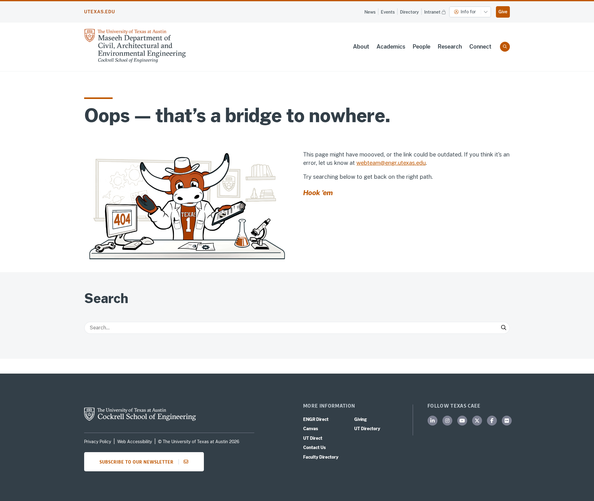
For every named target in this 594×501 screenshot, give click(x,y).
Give (502, 11)
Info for (468, 11)
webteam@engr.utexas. (386, 163)
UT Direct (312, 438)
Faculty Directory (320, 457)
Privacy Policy (97, 441)
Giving (360, 419)
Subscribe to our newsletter (137, 462)
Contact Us (314, 447)
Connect (480, 46)
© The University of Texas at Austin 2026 (198, 441)
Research (450, 46)
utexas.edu (99, 11)
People (421, 46)
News (370, 12)
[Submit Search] (503, 328)
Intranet (432, 12)
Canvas (310, 428)
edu (421, 163)
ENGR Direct (316, 419)
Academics (391, 46)
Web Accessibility (134, 441)
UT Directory (367, 428)
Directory (409, 12)
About (361, 46)
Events (388, 12)
